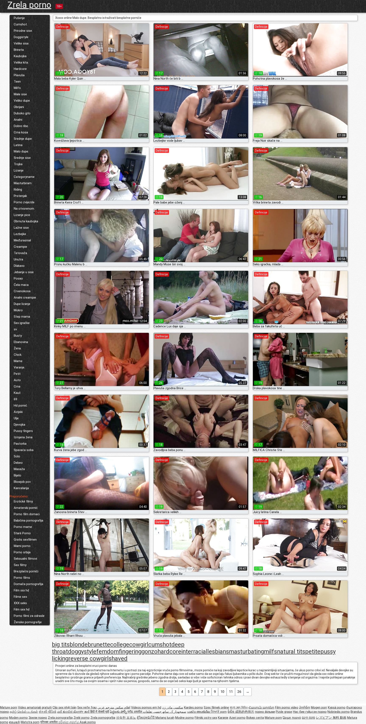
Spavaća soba (23, 450)
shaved (118, 658)
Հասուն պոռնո (261, 707)
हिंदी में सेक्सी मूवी (99, 712)
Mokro (18, 310)
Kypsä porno (336, 707)
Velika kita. (21, 62)
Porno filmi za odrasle (29, 616)
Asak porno (88, 722)
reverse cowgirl (88, 658)
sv (15, 329)
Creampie (20, 247)
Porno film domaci (27, 514)
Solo (17, 456)
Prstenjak (20, 196)
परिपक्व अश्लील (49, 722)
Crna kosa (21, 132)
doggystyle (82, 651)
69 (15, 399)
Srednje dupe (23, 139)
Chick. (18, 355)
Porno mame (23, 527)
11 (231, 692)
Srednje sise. (22, 158)
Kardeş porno (193, 707)
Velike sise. (21, 43)
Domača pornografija (28, 584)
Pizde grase (284, 712)
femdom (107, 651)
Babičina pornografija (28, 520)
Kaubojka (20, 56)
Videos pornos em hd (146, 707)
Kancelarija (21, 488)
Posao (18, 278)
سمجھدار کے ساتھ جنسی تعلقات (164, 712)
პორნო (304, 707)
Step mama (22, 316)
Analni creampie (25, 297)
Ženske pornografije (28, 622)
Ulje (16, 418)
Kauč (17, 393)
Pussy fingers (23, 431)
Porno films (22, 578)
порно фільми (265, 712)
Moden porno (18, 718)
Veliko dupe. (22, 100)
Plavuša (19, 75)
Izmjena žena (23, 437)
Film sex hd (21, 609)
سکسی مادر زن (172, 707)
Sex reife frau (87, 707)
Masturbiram (23, 183)
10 (222, 692)
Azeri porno (237, 718)
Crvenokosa (22, 291)
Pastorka (20, 444)
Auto (17, 380)
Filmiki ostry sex (206, 718)
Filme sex (20, 597)
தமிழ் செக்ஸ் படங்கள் (24, 712)
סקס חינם (308, 718)
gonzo (149, 651)
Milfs (17, 88)
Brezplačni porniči (26, 571)
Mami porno (22, 546)
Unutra (18, 259)
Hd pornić (20, 405)
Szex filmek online (216, 707)
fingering (130, 651)
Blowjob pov (22, 482)
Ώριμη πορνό (292, 718)
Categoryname (24, 177)
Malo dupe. (21, 151)
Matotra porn (30, 722)
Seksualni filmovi (25, 559)
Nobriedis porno (338, 712)
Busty (18, 336)
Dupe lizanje (22, 304)
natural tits (291, 651)
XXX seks (20, 603)
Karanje (223, 718)
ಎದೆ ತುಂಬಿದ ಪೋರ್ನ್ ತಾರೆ (73, 712)
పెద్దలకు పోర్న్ (119, 712)
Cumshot (20, 24)
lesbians (218, 651)
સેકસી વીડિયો (47, 712)
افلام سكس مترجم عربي (113, 707)
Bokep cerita (255, 718)
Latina (18, 145)
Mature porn (8, 707)
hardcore (169, 651)
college (119, 644)
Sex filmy (20, 565)
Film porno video (286, 707)
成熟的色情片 (244, 712)
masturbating (246, 651)
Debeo (18, 463)
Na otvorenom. (24, 208)
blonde (79, 644)
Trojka (18, 164)
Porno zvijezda (24, 202)
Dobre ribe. (21, 126)
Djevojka (19, 424)
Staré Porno (22, 533)
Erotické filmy (23, 501)
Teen (17, 81)
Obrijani (19, 107)
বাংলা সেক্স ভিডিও (239, 707)
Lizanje (19, 170)
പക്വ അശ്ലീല (199, 712)
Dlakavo (19, 266)
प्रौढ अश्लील (135, 712)
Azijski (18, 412)
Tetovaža (20, 253)
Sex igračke (22, 323)
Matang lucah (164, 718)
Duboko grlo (22, 113)
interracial (194, 651)
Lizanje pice (22, 215)
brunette (99, 644)
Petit (17, 374)
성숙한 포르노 (126, 718)
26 (239, 692)
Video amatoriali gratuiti (35, 707)
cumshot (159, 644)
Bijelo (17, 475)
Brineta (19, 50)
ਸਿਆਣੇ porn (219, 712)
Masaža (19, 469)
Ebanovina (21, 342)
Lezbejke (20, 234)
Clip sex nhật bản (64, 707)
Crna (17, 386)
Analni (18, 120)
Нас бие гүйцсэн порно (310, 712)
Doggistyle (21, 37)
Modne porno (184, 718)
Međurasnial (22, 240)
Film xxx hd (21, 590)
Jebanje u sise (24, 272)
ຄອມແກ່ (14, 722)
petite (312, 651)
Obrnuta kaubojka (26, 221)
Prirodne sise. (23, 31)
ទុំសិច (231, 712)
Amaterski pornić (26, 508)
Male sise (20, 94)
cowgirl (138, 644)
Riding (18, 189)
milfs (270, 651)
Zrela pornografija (60, 718)
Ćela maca (21, 285)
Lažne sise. (21, 228)
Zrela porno (29, 5)
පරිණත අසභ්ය (69, 722)
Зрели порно (38, 718)
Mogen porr (319, 707)
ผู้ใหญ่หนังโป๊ (146, 718)
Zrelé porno (81, 718)
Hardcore (20, 69)
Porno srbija (22, 552)
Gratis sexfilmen (25, 539)
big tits (61, 644)
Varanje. (19, 367)
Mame (18, 361)
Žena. (17, 348)
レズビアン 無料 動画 (331, 718)
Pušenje (19, 18)
